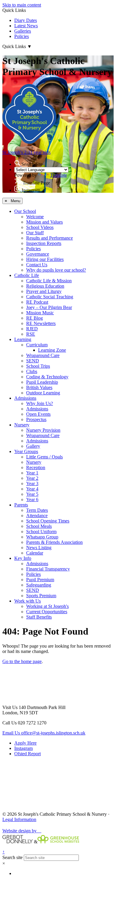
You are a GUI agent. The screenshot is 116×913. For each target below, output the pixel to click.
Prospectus (36, 419)
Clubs (31, 371)
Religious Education (45, 286)
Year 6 (32, 499)
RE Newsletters (41, 323)
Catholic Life (26, 275)
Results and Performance (49, 237)
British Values (39, 387)
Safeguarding (38, 584)
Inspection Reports (43, 243)
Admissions (25, 398)
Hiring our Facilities (45, 259)
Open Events (38, 414)
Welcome (35, 216)
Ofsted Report (27, 753)
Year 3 (32, 483)
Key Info (22, 558)
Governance (37, 253)
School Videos (40, 227)
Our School (25, 211)
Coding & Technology (47, 376)
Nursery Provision (43, 430)
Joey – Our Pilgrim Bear (49, 307)
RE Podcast (37, 302)
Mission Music (40, 312)
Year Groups (26, 451)
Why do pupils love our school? (56, 270)
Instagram (23, 748)
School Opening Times (47, 520)
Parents (21, 504)
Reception (35, 467)
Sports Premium (41, 595)
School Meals (39, 526)
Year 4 (32, 488)
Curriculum (37, 344)
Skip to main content (21, 4)
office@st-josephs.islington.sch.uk (43, 732)
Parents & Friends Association (54, 542)
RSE (30, 334)
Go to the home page (22, 661)
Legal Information (19, 819)
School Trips (38, 366)
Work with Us (27, 600)
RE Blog (34, 318)
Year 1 (32, 472)
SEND (32, 360)
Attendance (37, 515)
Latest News (26, 25)
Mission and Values (44, 221)
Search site (12, 857)
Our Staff (35, 232)
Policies (21, 36)
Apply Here (25, 742)
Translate (58, 175)
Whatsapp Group (42, 536)
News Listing (38, 547)
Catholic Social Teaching (49, 296)
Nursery (21, 424)
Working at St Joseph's (47, 606)
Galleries (22, 31)
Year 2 (32, 478)
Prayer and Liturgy (44, 291)
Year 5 (32, 494)
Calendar (34, 552)
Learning (22, 339)
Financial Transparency (48, 568)
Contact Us (36, 264)
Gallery (33, 446)
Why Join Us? (39, 403)
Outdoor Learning (43, 392)
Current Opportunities (46, 611)
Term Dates (37, 510)
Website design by (21, 830)
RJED (32, 328)
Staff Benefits (39, 616)
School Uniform (41, 531)
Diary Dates (25, 20)
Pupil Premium (40, 579)
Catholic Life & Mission (49, 280)
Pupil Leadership (42, 382)
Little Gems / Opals (44, 456)
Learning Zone (52, 350)
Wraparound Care (42, 355)
